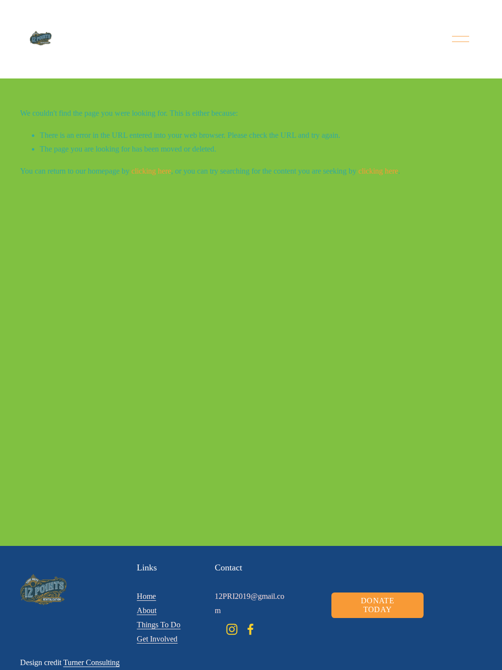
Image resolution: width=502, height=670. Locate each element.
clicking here (151, 171)
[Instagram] (232, 629)
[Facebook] (250, 629)
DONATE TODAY (377, 605)
